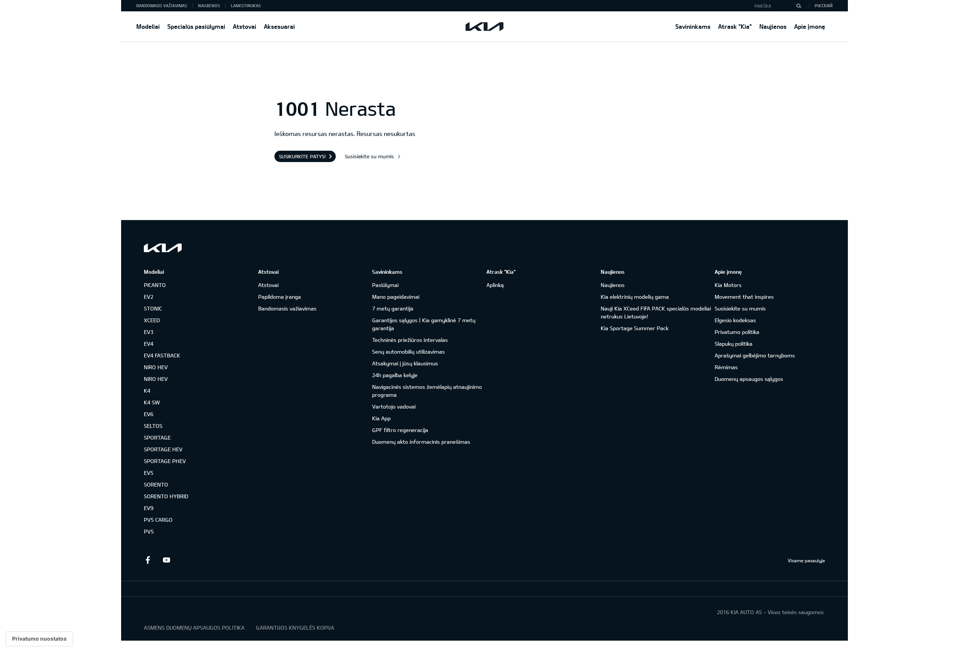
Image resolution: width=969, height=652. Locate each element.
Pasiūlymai (385, 285)
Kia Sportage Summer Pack (634, 328)
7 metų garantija (392, 308)
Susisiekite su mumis (369, 156)
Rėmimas (726, 367)
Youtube (166, 560)
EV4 (148, 343)
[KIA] (484, 26)
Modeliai (148, 26)
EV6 (148, 414)
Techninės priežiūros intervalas (410, 340)
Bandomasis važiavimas (161, 5)
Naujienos (773, 26)
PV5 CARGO (158, 519)
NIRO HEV (156, 367)
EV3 (148, 332)
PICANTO (155, 285)
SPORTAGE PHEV (165, 461)
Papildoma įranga (279, 296)
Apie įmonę (809, 26)
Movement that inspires (744, 296)
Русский (824, 5)
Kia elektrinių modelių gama (635, 296)
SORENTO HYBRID (166, 496)
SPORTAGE (157, 437)
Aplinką (495, 285)
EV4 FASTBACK (162, 355)
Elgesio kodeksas (735, 320)
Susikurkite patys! (302, 156)
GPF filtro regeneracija (400, 430)
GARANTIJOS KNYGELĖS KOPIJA (295, 627)
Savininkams (692, 26)
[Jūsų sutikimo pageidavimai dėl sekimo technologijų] (39, 639)
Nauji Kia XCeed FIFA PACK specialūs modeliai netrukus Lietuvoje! (656, 312)
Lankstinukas (246, 5)
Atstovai (244, 26)
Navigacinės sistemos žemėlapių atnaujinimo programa (427, 391)
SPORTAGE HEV (163, 449)
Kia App (381, 418)
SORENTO (156, 484)
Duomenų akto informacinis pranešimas (421, 441)
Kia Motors (728, 285)
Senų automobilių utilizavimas (408, 351)
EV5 (148, 473)
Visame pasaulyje (806, 560)
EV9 (148, 508)
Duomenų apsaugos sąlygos (749, 379)
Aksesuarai (279, 26)
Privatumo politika (737, 332)
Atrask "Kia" (735, 26)
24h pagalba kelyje (395, 375)
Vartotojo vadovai (394, 406)
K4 (147, 390)
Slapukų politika (733, 343)
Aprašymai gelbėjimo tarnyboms (755, 355)
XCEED (152, 320)
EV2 (148, 296)
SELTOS (153, 426)
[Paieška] (799, 6)
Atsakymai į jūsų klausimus (405, 363)
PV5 (149, 531)
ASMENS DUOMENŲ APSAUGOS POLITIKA (194, 627)
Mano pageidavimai (395, 296)
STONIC (153, 308)
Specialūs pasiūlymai (196, 26)
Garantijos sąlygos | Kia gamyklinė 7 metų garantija (423, 324)
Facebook (147, 560)
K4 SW (152, 402)
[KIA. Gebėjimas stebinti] (163, 248)
